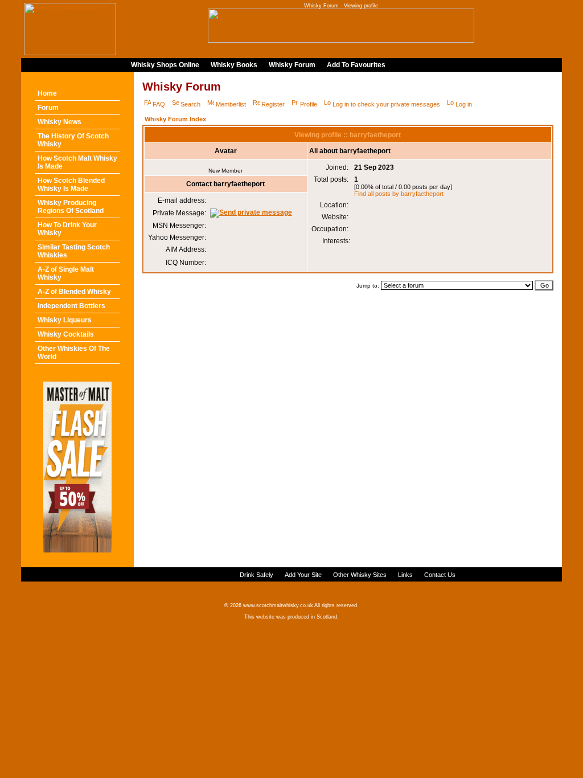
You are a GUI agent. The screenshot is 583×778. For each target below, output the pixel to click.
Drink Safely (256, 574)
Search (190, 104)
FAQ (159, 104)
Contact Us (439, 574)
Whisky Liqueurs (65, 320)
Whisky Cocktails (66, 334)
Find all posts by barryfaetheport (399, 193)
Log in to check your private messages (386, 104)
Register (273, 104)
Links (405, 574)
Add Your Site (303, 574)
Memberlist (231, 104)
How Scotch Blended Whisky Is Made (71, 185)
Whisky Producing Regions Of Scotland (71, 207)
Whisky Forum (292, 65)
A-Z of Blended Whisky (74, 292)
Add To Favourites (356, 65)
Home (47, 93)
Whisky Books (234, 65)
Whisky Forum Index (175, 119)
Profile (308, 104)
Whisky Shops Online (165, 65)
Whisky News (59, 122)
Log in (463, 104)
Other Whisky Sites (360, 574)
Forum (48, 108)
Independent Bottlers (71, 306)
